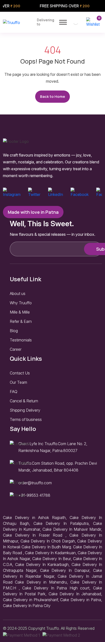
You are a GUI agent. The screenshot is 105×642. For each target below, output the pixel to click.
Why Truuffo (21, 302)
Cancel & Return (24, 400)
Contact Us (20, 373)
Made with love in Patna (33, 212)
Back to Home (52, 96)
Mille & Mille (20, 312)
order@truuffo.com (35, 482)
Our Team (18, 382)
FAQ (13, 391)
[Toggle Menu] (63, 22)
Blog (14, 330)
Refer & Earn (21, 321)
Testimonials (21, 340)
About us (17, 293)
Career (15, 349)
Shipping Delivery (25, 410)
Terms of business (26, 419)
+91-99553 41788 (34, 495)
